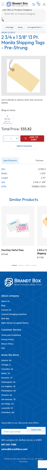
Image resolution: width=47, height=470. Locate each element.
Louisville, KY (7, 408)
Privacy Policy (7, 339)
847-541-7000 (8, 444)
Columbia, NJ (7, 369)
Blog (3, 305)
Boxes (20, 27)
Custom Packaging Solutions (14, 314)
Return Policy (7, 344)
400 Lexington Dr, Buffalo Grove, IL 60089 (21, 440)
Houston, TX (6, 377)
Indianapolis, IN (8, 382)
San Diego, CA (7, 403)
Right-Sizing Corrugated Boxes (14, 323)
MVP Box (5, 318)
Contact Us (6, 310)
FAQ (3, 348)
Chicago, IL (6, 364)
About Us (5, 301)
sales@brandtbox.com (14, 449)
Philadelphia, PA (8, 390)
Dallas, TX (5, 373)
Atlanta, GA (6, 360)
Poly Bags (9, 27)
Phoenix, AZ (6, 395)
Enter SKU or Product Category (16, 9)
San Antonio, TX (8, 399)
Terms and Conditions (11, 335)
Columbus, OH (7, 412)
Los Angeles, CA (8, 386)
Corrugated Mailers (35, 27)
